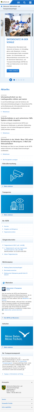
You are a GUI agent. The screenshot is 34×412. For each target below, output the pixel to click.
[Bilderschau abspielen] (10, 79)
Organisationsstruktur (9, 232)
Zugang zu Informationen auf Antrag (13, 374)
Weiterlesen (6, 111)
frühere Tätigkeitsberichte (10, 254)
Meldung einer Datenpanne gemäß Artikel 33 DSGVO (15, 274)
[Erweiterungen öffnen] (30, 2)
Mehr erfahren (13, 70)
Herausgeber (5, 382)
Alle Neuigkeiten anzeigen (10, 159)
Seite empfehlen (6, 407)
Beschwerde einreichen (10, 270)
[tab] (17, 382)
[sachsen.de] (5, 2)
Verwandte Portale (7, 403)
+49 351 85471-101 (16, 392)
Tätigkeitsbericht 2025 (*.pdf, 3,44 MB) (14, 245)
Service (4, 399)
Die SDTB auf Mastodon (11, 318)
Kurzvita (6, 226)
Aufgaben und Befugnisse (11, 229)
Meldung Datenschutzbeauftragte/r (13, 267)
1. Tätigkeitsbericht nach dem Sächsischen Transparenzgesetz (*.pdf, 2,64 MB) (15, 248)
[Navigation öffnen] (18, 2)
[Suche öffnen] (24, 2)
